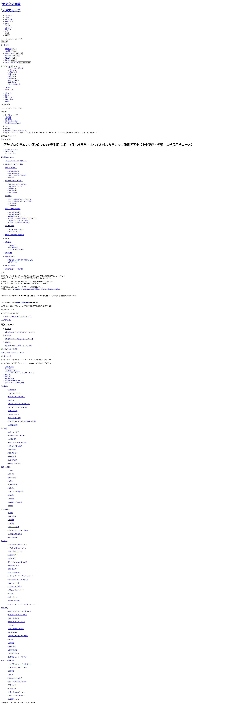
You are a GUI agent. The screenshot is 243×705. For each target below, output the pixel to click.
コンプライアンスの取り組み (14, 383)
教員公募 (8, 375)
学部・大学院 (9, 53)
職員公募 (8, 377)
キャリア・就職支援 (11, 62)
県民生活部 (20, 302)
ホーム (7, 126)
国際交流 (8, 60)
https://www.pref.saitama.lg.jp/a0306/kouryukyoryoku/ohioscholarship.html (37, 289)
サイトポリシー (10, 369)
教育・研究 (8, 55)
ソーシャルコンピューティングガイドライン (20, 373)
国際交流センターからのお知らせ (16, 130)
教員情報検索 (9, 379)
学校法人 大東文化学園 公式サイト (12, 352)
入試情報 (8, 51)
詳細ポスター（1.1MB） (13, 316)
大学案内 (8, 49)
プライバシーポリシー (12, 371)
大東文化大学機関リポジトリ (14, 381)
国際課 (26, 302)
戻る (7, 45)
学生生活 (8, 58)
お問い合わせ (9, 367)
